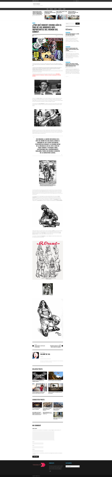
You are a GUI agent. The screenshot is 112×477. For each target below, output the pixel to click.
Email (33, 445)
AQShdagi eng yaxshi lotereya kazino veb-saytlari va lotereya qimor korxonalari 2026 (72, 64)
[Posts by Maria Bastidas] (56, 14)
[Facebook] (74, 1)
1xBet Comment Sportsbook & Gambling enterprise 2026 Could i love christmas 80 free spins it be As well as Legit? (37, 413)
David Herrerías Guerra (72, 15)
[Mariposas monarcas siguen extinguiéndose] (54, 376)
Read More (67, 44)
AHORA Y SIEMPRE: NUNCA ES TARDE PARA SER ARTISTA (49, 12)
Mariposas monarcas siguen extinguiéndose (54, 380)
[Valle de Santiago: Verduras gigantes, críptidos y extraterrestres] (57, 405)
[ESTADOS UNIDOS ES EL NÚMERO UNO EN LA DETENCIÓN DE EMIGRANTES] (46, 405)
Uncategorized (68, 32)
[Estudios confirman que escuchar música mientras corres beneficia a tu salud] (38, 387)
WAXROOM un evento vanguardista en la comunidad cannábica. (38, 381)
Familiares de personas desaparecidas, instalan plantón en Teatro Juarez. (38, 12)
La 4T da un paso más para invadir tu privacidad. (36, 409)
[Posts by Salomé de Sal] (44, 13)
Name (33, 441)
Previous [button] (31, 15)
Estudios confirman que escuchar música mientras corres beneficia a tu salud (38, 393)
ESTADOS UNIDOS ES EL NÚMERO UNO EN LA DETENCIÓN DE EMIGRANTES (47, 409)
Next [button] (80, 15)
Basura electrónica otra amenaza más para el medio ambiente (55, 393)
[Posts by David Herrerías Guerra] (68, 15)
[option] (38, 15)
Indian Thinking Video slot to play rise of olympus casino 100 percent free (47, 413)
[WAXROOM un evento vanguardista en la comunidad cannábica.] (38, 376)
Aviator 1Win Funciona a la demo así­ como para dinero (72, 34)
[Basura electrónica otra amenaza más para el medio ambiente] (54, 387)
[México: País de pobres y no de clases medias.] (57, 414)
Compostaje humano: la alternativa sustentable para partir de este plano (61, 12)
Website (33, 449)
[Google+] (75, 1)
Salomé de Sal (35, 14)
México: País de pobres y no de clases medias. (57, 418)
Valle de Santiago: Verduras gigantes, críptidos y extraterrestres (57, 409)
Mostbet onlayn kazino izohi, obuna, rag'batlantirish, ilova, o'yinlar (72, 49)
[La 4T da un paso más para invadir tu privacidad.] (36, 405)
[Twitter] (76, 1)
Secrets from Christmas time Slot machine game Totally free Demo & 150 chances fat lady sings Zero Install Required (73, 13)
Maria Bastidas (59, 14)
